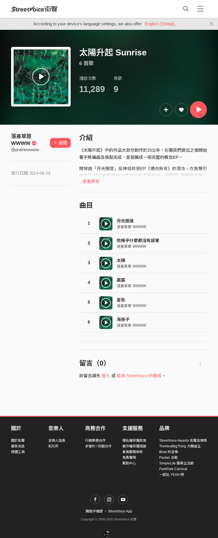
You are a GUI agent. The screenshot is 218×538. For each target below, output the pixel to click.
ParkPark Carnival (173, 469)
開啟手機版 (94, 511)
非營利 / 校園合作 (98, 446)
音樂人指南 (56, 441)
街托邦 (53, 446)
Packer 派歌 (168, 458)
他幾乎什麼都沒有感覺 (138, 240)
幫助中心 (129, 463)
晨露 (121, 280)
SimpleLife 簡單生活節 (176, 463)
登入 (106, 375)
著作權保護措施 (134, 446)
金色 (121, 299)
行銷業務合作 (95, 441)
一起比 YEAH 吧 (171, 475)
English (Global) (159, 23)
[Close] (211, 23)
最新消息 (18, 446)
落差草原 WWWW (131, 227)
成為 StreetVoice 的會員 (139, 375)
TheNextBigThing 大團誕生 (180, 446)
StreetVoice (34, 9)
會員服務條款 (132, 452)
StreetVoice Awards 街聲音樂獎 (183, 441)
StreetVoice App (120, 511)
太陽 (121, 260)
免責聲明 (129, 458)
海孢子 (123, 319)
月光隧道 (125, 220)
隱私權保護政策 (134, 441)
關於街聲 (18, 441)
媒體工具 (18, 452)
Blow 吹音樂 (168, 452)
